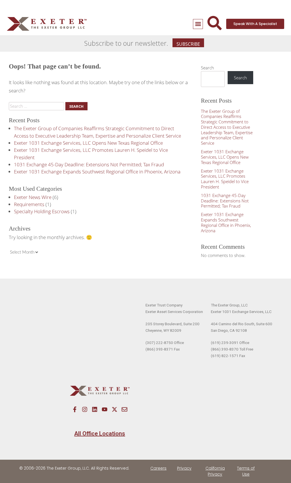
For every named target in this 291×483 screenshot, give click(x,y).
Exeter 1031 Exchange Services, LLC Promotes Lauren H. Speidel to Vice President (225, 179)
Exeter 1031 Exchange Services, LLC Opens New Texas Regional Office (88, 143)
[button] (198, 24)
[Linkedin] (94, 409)
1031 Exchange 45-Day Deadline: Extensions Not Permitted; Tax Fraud (89, 164)
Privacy (184, 468)
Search (207, 68)
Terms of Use (246, 471)
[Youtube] (104, 409)
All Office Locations (99, 433)
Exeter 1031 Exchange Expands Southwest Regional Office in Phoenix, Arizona (97, 171)
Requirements (29, 204)
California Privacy (215, 471)
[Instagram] (85, 409)
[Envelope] (124, 409)
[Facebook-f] (75, 409)
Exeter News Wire (32, 197)
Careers (158, 468)
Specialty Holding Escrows (42, 211)
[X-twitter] (114, 409)
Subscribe (188, 44)
